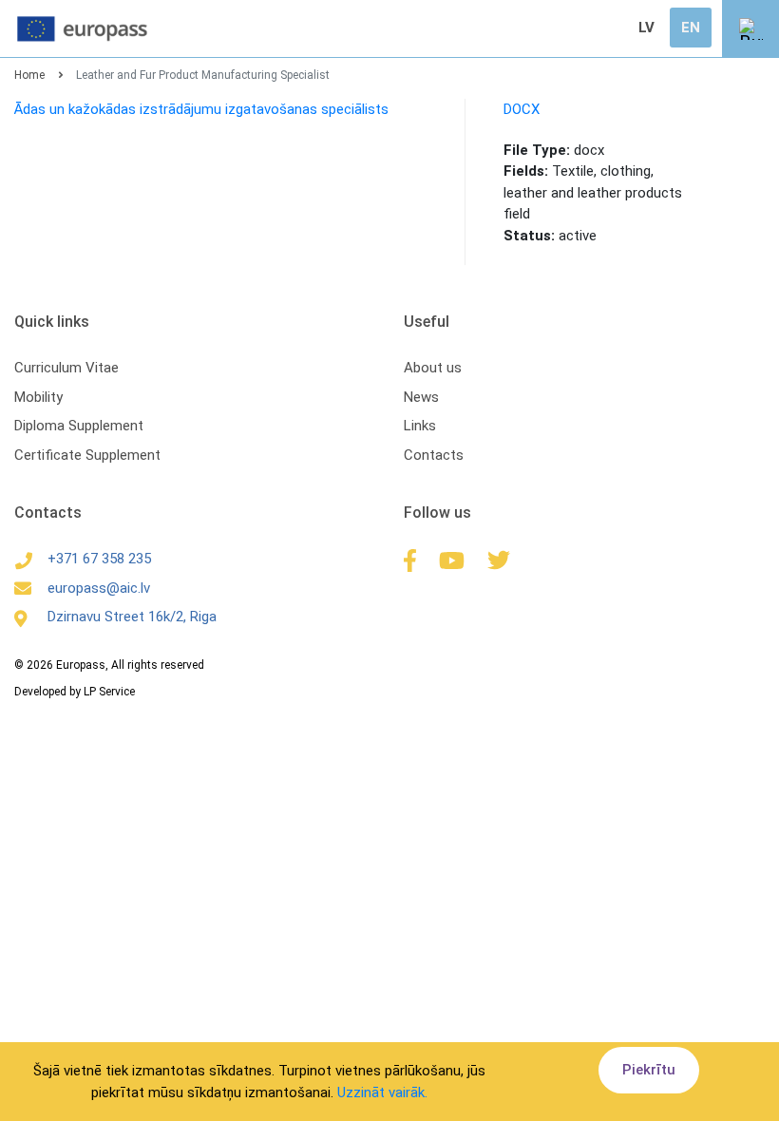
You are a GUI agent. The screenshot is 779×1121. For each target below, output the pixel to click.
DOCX (522, 109)
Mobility (38, 397)
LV (646, 27)
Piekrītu (648, 1069)
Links (420, 425)
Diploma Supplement (78, 425)
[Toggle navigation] (750, 28)
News (421, 397)
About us (433, 367)
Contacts (434, 455)
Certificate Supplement (87, 455)
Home (29, 75)
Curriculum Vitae (66, 367)
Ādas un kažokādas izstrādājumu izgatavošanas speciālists (201, 109)
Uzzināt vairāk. (382, 1092)
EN (690, 27)
